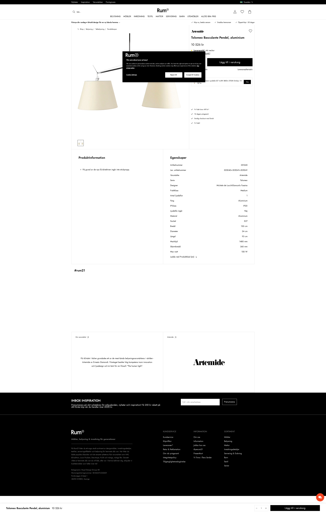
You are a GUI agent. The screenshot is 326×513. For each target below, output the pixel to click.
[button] (247, 2)
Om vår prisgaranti (171, 453)
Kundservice (168, 437)
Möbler (227, 437)
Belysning (228, 441)
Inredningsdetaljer (231, 449)
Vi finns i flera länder (203, 458)
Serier (226, 466)
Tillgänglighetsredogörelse (174, 462)
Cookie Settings (131, 75)
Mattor (227, 445)
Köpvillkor (167, 441)
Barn (226, 458)
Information (198, 441)
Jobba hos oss (199, 445)
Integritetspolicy (169, 458)
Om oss (197, 437)
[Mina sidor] (235, 12)
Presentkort (198, 453)
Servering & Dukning (233, 453)
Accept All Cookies (192, 75)
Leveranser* (168, 445)
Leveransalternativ (245, 69)
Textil (226, 462)
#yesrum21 (198, 449)
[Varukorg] (249, 12)
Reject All (173, 75)
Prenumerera (229, 401)
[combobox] (247, 2)
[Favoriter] (242, 12)
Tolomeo (243, 180)
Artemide (243, 175)
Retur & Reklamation (171, 449)
